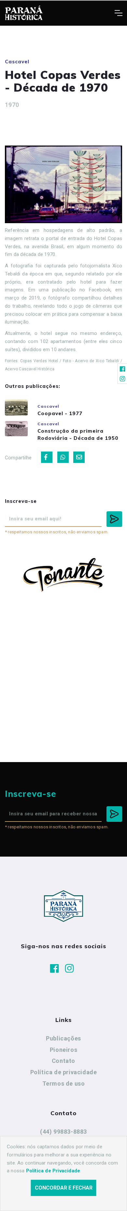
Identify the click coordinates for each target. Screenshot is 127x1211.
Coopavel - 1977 (59, 413)
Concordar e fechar (63, 1188)
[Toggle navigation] (118, 13)
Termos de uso (63, 1083)
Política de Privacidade (53, 1171)
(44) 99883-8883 (63, 1131)
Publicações (63, 1038)
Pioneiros (63, 1049)
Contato (63, 1060)
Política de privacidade (63, 1072)
